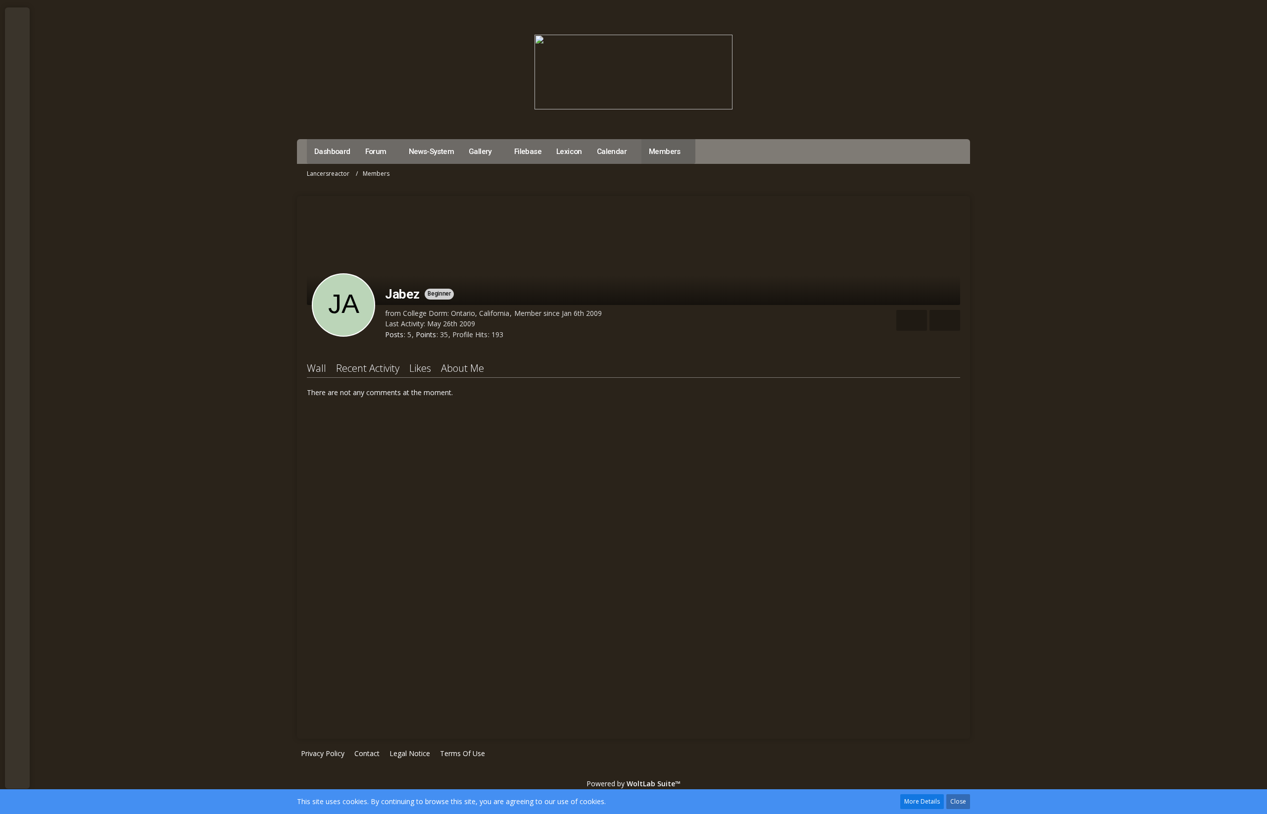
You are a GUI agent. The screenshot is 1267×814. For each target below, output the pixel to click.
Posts (394, 334)
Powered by (633, 783)
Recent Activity (367, 368)
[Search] (17, 89)
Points (426, 334)
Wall (316, 368)
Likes (420, 368)
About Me (462, 368)
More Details (922, 801)
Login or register (16, 64)
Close (958, 801)
